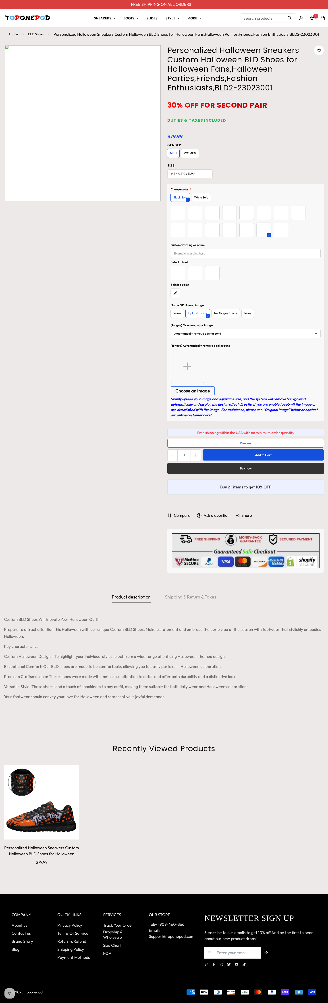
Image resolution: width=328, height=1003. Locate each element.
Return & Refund (71, 941)
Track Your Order (118, 925)
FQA (107, 953)
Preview (245, 443)
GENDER (174, 145)
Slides (152, 18)
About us (19, 925)
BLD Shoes (36, 34)
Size (170, 165)
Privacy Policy (69, 925)
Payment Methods (73, 957)
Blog (15, 949)
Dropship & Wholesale (112, 934)
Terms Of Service (72, 933)
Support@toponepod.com (171, 936)
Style (170, 18)
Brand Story (22, 941)
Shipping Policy (70, 949)
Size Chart (112, 945)
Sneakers (102, 18)
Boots (128, 18)
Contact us (21, 933)
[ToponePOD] (27, 18)
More (192, 18)
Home (13, 34)
